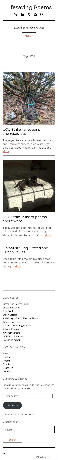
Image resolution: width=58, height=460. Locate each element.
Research (8, 367)
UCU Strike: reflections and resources (21, 131)
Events (6, 364)
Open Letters (10, 314)
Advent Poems (11, 329)
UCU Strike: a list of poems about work (25, 219)
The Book (8, 311)
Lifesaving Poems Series (16, 303)
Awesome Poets (11, 332)
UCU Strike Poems (13, 336)
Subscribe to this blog (15, 378)
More (6, 151)
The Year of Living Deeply (17, 325)
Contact (7, 371)
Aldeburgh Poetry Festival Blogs (20, 318)
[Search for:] (29, 429)
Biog (5, 353)
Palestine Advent (12, 339)
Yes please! (12, 405)
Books (6, 357)
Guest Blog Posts (12, 322)
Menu (28, 35)
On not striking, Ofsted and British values (25, 250)
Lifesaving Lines (12, 307)
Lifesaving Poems (29, 7)
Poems (6, 360)
